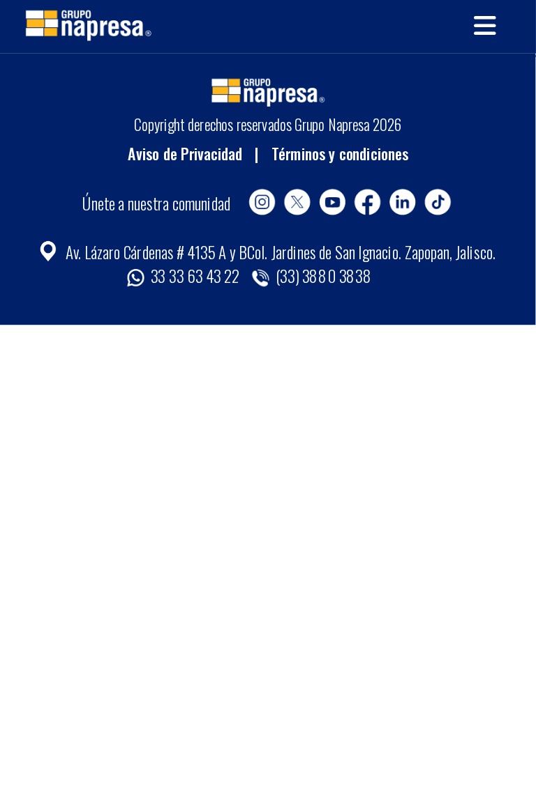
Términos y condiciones (339, 152)
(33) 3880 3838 (321, 275)
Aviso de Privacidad (185, 152)
